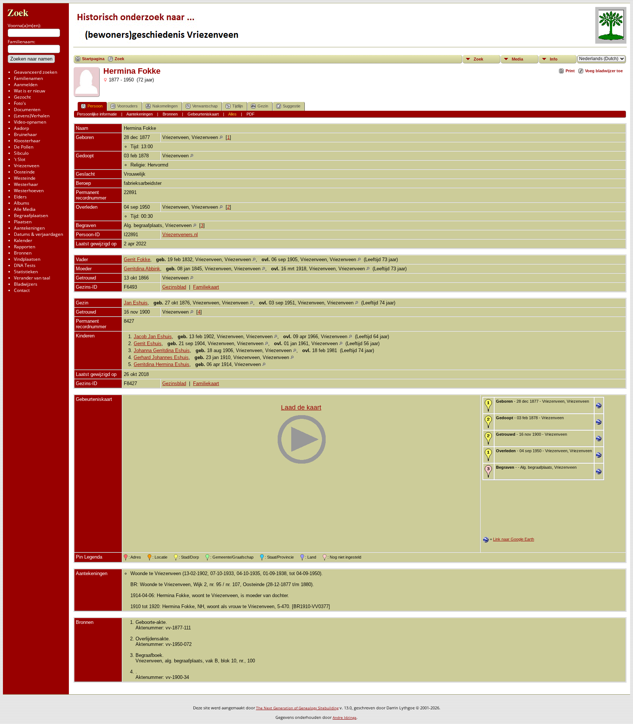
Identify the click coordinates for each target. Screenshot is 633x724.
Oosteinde (24, 172)
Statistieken (26, 271)
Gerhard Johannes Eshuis (161, 357)
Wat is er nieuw (29, 91)
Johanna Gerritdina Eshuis (162, 350)
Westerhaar (26, 184)
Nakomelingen (165, 106)
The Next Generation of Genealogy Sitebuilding (297, 707)
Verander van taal (32, 278)
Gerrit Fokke (137, 259)
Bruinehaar (25, 134)
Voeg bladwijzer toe (604, 71)
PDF (251, 114)
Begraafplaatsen (31, 215)
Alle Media (25, 209)
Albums (21, 203)
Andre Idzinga (344, 717)
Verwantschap (205, 106)
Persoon (95, 106)
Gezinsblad (174, 287)
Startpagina (93, 58)
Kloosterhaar (27, 141)
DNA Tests (25, 265)
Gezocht (22, 97)
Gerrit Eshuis (148, 343)
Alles (232, 114)
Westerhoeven (29, 190)
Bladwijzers (25, 284)
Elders (20, 197)
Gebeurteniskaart (203, 114)
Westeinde (25, 178)
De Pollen (23, 147)
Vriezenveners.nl (180, 234)
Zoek (18, 12)
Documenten (27, 109)
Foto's (20, 103)
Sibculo (21, 153)
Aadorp (21, 128)
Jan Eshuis (136, 303)
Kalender (23, 240)
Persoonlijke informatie (97, 114)
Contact (22, 290)
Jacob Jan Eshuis (153, 336)
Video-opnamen (30, 122)
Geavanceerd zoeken (35, 72)
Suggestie (291, 106)
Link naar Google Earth (513, 539)
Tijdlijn (237, 106)
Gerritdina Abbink (142, 268)
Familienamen (28, 78)
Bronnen (23, 253)
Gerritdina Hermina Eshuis (161, 364)
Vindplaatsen (27, 259)
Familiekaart (206, 287)
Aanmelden (25, 84)
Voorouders (127, 106)
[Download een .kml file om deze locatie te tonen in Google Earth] (598, 406)
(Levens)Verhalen (31, 116)
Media (517, 59)
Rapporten (24, 247)
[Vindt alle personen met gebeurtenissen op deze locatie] (221, 137)
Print (570, 71)
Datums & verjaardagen (38, 234)
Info (554, 59)
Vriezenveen (26, 165)
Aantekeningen (29, 228)
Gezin (263, 106)
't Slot (19, 159)
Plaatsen (23, 222)
